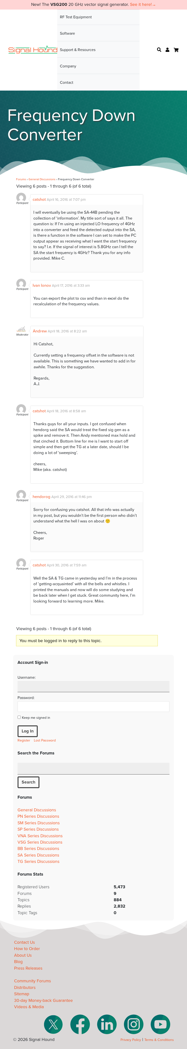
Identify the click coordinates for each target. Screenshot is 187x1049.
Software (67, 33)
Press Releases (28, 968)
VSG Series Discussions (40, 842)
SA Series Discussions (38, 855)
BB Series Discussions (38, 848)
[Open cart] (176, 50)
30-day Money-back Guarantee (43, 1000)
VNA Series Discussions (40, 835)
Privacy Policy (131, 1040)
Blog (18, 961)
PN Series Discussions (38, 816)
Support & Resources (77, 49)
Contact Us (24, 942)
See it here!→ (143, 4)
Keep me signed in (36, 718)
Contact (66, 82)
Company (68, 66)
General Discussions (42, 179)
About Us (23, 955)
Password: (26, 697)
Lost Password (45, 740)
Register (24, 740)
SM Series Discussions (39, 823)
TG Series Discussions (38, 861)
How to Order (27, 948)
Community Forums (32, 981)
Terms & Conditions (159, 1040)
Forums (21, 179)
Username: (27, 677)
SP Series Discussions (38, 829)
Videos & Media (29, 1006)
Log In (28, 731)
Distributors (25, 987)
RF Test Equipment (76, 17)
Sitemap (21, 993)
